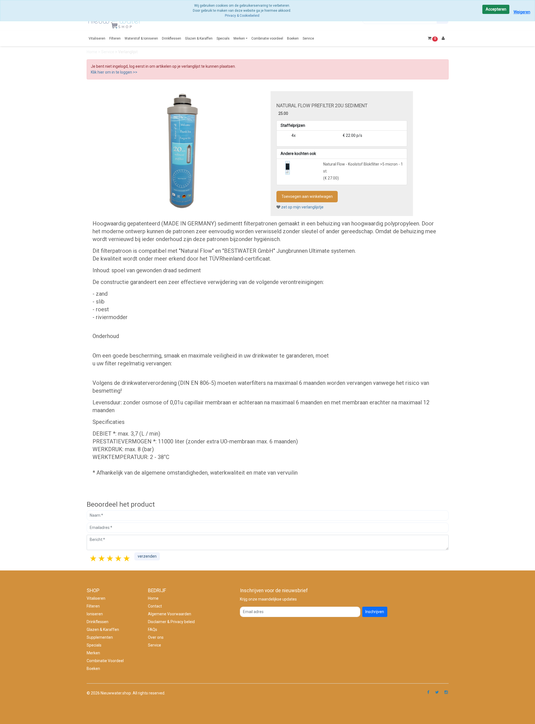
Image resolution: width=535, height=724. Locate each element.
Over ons (156, 637)
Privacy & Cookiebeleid (242, 16)
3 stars (110, 558)
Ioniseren (95, 614)
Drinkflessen (171, 38)
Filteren (115, 38)
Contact (155, 606)
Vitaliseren (97, 38)
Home (92, 52)
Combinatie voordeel (267, 38)
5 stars (127, 558)
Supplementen (100, 637)
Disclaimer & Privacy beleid (171, 621)
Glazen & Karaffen (199, 38)
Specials (223, 38)
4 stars (119, 558)
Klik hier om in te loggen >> (114, 72)
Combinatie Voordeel (105, 661)
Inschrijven (374, 611)
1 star (93, 558)
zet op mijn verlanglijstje (302, 207)
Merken (239, 38)
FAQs (152, 629)
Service (308, 38)
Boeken (293, 38)
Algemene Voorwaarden (169, 614)
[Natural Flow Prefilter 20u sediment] (182, 151)
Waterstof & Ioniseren (141, 38)
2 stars (102, 558)
